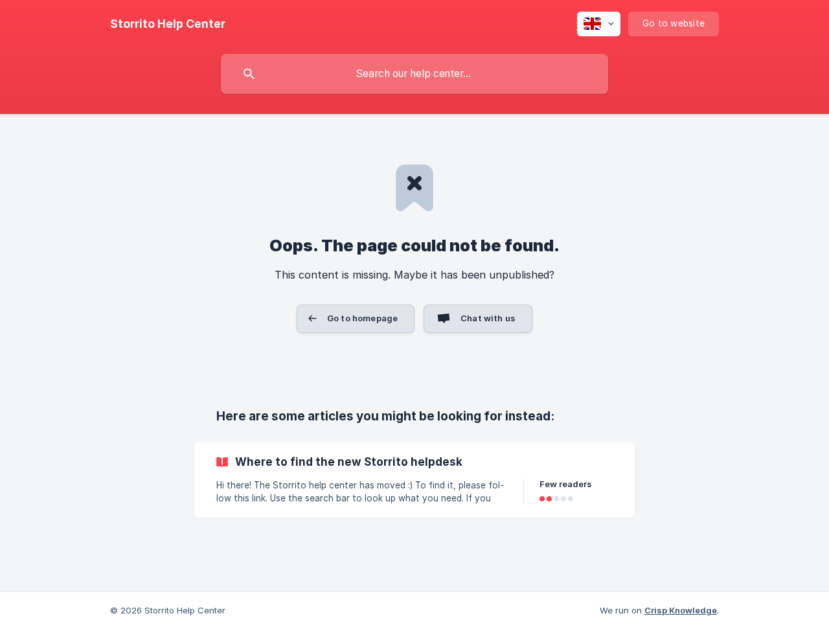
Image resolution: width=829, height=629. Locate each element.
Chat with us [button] (488, 318)
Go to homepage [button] (362, 318)
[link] (414, 480)
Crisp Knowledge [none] (680, 610)
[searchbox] (414, 74)
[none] (167, 24)
